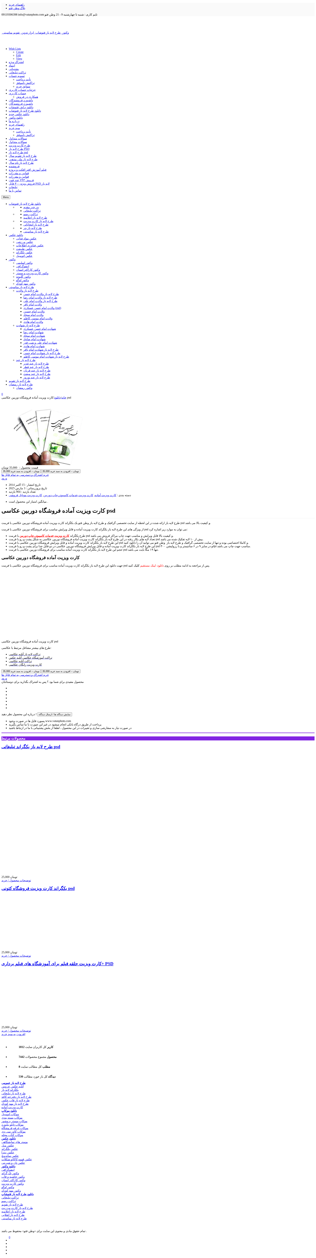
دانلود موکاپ (9, 1110)
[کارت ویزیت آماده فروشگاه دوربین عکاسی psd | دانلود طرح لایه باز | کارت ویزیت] (158, 23)
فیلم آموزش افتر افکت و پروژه (27, 169)
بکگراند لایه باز (10, 1089)
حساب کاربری (17, 93)
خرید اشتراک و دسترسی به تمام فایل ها (25, 474)
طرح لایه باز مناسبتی (14, 1218)
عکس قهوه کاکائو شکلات (16, 1159)
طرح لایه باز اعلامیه (13, 1211)
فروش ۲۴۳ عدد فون (21, 180)
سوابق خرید (23, 86)
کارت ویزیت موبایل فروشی (25, 495)
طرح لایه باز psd (18, 152)
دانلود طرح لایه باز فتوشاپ (25, 110)
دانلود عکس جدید (19, 114)
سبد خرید (14, 128)
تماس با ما (15, 190)
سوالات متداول (18, 138)
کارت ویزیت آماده (105, 495)
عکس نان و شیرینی (13, 1162)
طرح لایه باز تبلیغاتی (13, 1093)
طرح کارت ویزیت (19, 145)
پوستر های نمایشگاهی (14, 1142)
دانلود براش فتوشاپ (21, 107)
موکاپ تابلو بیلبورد (12, 1124)
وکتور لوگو (7, 1187)
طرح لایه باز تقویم (12, 1204)
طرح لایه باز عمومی (13, 1083)
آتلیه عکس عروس (12, 1086)
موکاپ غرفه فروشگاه (14, 1128)
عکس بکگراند (9, 1149)
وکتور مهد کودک (11, 1190)
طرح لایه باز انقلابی (13, 1214)
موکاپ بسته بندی (11, 1117)
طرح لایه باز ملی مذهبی (23, 159)
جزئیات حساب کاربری (22, 89)
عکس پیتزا (7, 1152)
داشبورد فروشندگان (21, 100)
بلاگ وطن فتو (17, 8)
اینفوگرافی (7, 1169)
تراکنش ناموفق (25, 82)
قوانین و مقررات (19, 173)
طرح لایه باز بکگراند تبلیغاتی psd (30, 746)
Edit (18, 55)
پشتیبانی (14, 69)
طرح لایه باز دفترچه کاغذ (16, 1096)
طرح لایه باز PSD (19, 148)
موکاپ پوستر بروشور (14, 1121)
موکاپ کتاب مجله (12, 1135)
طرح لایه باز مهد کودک (15, 1103)
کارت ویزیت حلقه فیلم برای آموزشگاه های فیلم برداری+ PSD (57, 963)
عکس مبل (7, 1145)
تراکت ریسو (8, 1201)
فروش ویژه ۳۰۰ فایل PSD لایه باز (29, 183)
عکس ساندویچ (10, 1155)
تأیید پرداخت (23, 79)
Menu (6, 197)
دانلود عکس (8, 1138)
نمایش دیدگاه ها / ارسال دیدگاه (55, 714)
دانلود (57, 397)
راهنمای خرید (17, 4)
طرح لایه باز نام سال (21, 162)
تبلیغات (13, 187)
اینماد (12, 65)
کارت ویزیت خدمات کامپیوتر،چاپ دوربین (68, 495)
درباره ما (14, 121)
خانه (63, 397)
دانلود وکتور (16, 117)
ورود (4, 478)
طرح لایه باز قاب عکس (15, 1100)
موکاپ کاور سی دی (13, 1131)
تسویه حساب (17, 76)
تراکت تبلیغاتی (17, 72)
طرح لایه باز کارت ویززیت (17, 1208)
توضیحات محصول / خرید (16, 880)
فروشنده (14, 166)
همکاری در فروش (27, 96)
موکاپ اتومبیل (10, 1114)
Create (20, 52)
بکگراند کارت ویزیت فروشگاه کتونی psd (38, 888)
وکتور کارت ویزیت (12, 1183)
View (19, 58)
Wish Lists (15, 48)
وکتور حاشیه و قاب (13, 1176)
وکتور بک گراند (10, 1173)
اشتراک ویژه (16, 62)
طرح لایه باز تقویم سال (23, 155)
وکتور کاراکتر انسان (13, 1180)
